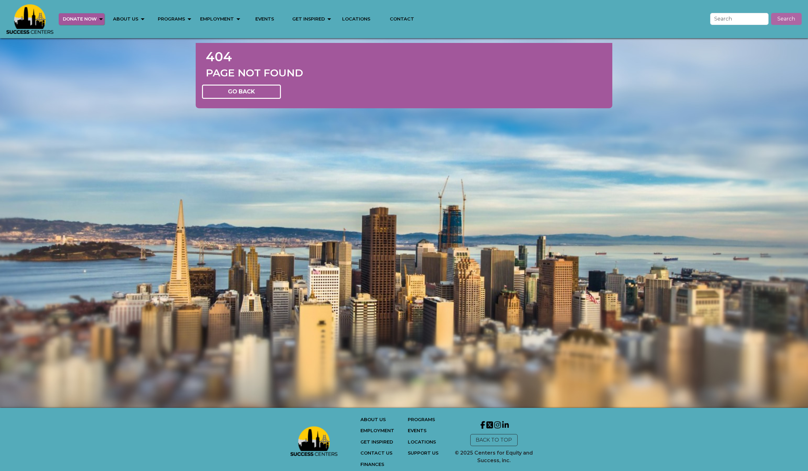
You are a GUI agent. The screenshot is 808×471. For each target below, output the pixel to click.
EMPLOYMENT (217, 19)
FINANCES (372, 464)
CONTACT (402, 19)
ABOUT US (125, 19)
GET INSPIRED (308, 19)
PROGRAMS (171, 19)
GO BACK (241, 91)
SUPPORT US (423, 453)
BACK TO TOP (494, 440)
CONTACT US (376, 453)
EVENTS (264, 19)
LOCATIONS (356, 19)
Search (786, 19)
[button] (101, 19)
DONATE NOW (80, 19)
